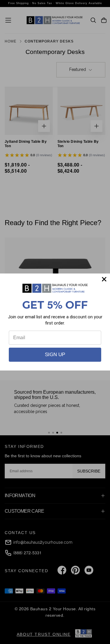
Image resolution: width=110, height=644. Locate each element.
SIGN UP (55, 354)
